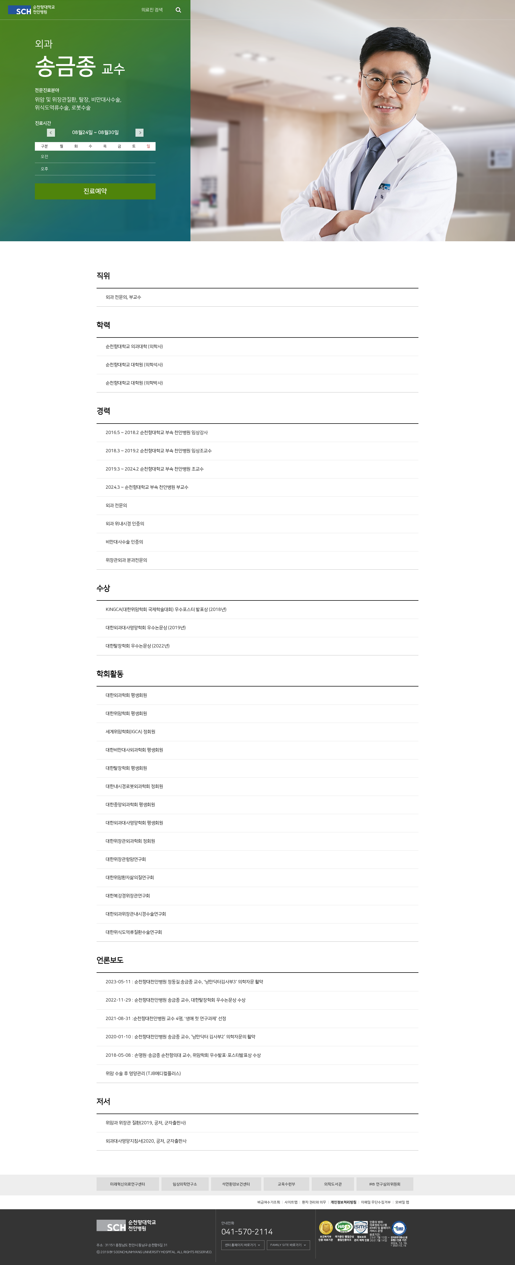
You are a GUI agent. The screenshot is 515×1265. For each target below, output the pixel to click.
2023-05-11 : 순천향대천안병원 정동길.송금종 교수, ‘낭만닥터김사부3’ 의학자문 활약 (184, 982)
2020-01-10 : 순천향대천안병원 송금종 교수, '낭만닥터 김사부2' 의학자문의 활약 (180, 1036)
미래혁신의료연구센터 (127, 1184)
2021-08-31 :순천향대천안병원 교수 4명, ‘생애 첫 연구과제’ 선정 (166, 1018)
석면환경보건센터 (236, 1184)
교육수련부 (286, 1184)
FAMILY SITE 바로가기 (285, 1245)
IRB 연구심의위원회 (384, 1184)
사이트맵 (291, 1202)
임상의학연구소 (185, 1184)
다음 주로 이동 (139, 133)
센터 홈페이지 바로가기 (240, 1245)
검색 (178, 10)
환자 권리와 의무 (314, 1202)
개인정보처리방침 (343, 1202)
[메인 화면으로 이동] (31, 9)
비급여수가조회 (269, 1202)
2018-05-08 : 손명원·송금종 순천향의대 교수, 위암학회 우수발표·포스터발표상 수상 (183, 1055)
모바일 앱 (402, 1202)
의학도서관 (333, 1184)
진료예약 (95, 191)
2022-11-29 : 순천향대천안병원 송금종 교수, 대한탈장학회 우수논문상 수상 (175, 1000)
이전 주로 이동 (51, 133)
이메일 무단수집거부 (376, 1202)
